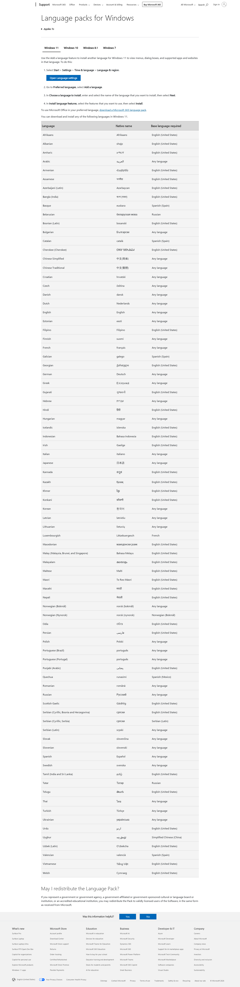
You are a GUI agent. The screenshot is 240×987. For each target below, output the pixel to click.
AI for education (92, 970)
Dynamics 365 (125, 944)
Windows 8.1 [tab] (90, 47)
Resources (131, 4)
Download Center (57, 938)
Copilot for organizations (22, 954)
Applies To (49, 28)
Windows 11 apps (19, 970)
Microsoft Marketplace (167, 959)
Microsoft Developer (166, 938)
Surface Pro (16, 933)
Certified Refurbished (58, 959)
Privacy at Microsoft (202, 949)
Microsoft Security (127, 938)
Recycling (186, 980)
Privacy (133, 980)
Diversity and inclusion (203, 959)
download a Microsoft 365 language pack (122, 110)
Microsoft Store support (59, 944)
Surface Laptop (18, 938)
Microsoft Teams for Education (98, 944)
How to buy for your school (96, 954)
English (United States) (26, 979)
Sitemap (103, 980)
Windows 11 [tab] (51, 47)
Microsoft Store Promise (59, 965)
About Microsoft (200, 938)
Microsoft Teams (126, 959)
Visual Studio (163, 970)
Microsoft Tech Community (168, 954)
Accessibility (199, 965)
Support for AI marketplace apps (171, 949)
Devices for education (94, 938)
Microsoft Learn (164, 944)
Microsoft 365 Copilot (128, 965)
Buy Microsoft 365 (152, 4)
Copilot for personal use (21, 959)
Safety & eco (173, 980)
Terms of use (145, 980)
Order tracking (55, 954)
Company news (200, 944)
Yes (128, 916)
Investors (197, 954)
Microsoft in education (95, 933)
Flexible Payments (57, 970)
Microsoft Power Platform (130, 954)
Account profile (56, 933)
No (148, 916)
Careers (197, 933)
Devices (97, 4)
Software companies (166, 965)
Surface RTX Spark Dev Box (22, 949)
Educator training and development (100, 959)
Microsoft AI (125, 933)
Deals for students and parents (98, 965)
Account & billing (114, 4)
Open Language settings (63, 78)
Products (83, 4)
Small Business (126, 970)
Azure (160, 933)
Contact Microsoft (118, 980)
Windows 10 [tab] (71, 47)
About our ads (200, 980)
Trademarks (159, 980)
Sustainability (199, 970)
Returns (53, 949)
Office (72, 4)
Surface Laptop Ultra (20, 944)
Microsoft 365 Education (95, 949)
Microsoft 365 (59, 4)
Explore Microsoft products (22, 965)
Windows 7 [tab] (109, 47)
